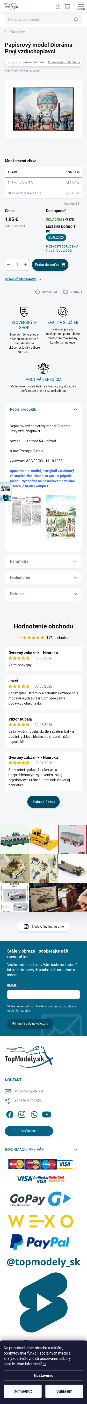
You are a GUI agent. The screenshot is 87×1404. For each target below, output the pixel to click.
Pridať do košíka (47, 265)
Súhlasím (64, 1391)
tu (44, 1364)
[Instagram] (21, 1113)
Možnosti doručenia (62, 248)
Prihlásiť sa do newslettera (30, 1023)
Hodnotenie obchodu (43, 626)
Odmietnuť (23, 1391)
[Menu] (81, 6)
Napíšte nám (29, 1130)
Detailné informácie (20, 279)
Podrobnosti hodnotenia (64, 62)
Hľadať (76, 19)
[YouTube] (46, 1113)
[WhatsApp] (33, 1113)
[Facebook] (9, 1113)
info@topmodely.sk (29, 1091)
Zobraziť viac (43, 801)
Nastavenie (43, 1375)
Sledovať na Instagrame (48, 926)
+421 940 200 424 (28, 1101)
